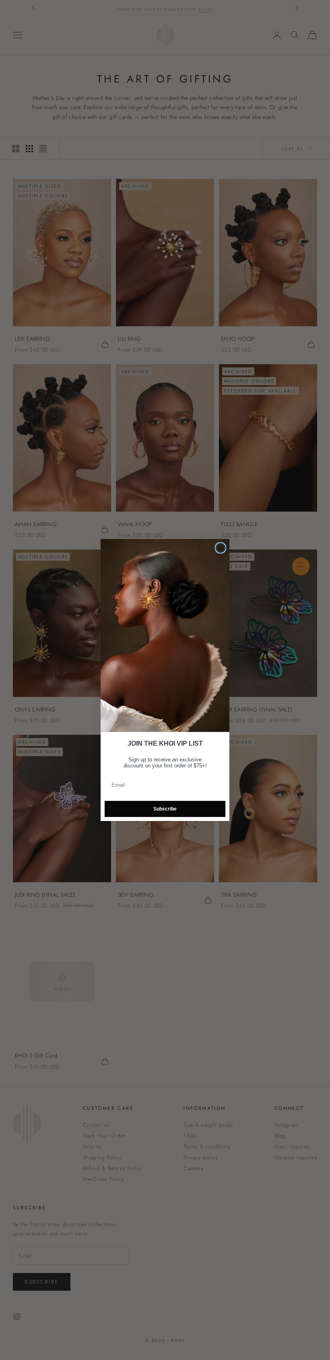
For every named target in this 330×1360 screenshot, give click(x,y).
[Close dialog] (220, 548)
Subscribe (165, 809)
